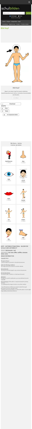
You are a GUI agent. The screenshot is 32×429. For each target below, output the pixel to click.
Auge (9, 179)
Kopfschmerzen (8, 161)
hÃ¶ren (15, 252)
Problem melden (25, 24)
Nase (23, 161)
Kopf (19, 21)
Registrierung (12, 24)
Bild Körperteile (9, 250)
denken (2, 253)
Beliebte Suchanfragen (16, 17)
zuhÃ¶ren (20, 252)
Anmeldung (4, 24)
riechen (6, 253)
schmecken (24, 252)
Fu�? (23, 237)
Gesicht (23, 180)
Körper (8, 21)
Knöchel (23, 200)
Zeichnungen (14, 16)
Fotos (20, 16)
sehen (12, 252)
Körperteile (14, 21)
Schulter (23, 219)
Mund (9, 198)
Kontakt (18, 24)
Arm (9, 219)
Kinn (9, 239)
